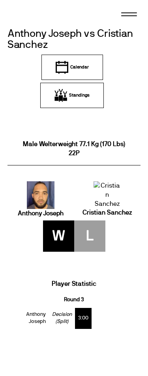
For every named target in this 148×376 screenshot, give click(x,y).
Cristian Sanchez (107, 212)
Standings (79, 95)
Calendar (79, 67)
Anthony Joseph (41, 213)
